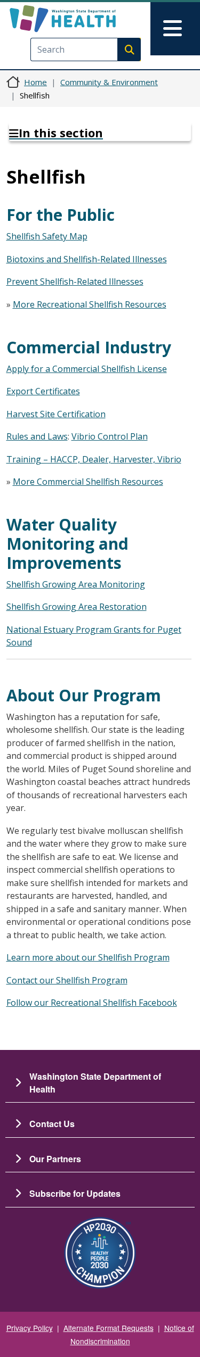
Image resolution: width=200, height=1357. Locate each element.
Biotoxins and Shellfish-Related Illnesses (86, 259)
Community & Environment (109, 82)
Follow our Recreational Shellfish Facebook (91, 1002)
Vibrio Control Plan (109, 436)
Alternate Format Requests (108, 1327)
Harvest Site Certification (56, 414)
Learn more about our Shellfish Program (88, 957)
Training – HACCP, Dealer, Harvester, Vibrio (93, 459)
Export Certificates (43, 391)
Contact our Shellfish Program (66, 980)
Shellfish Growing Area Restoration (76, 607)
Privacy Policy (29, 1327)
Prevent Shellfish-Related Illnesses (74, 281)
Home (35, 82)
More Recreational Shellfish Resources (89, 304)
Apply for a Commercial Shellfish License (86, 369)
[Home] (81, 18)
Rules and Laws (37, 436)
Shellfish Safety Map (46, 236)
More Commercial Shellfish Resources (88, 481)
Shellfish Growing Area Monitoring (75, 584)
